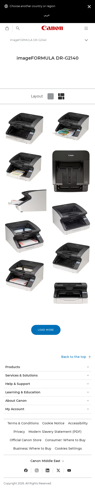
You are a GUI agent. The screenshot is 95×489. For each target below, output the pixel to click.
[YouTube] (69, 470)
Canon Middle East (45, 461)
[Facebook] (26, 470)
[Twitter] (58, 470)
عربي (47, 15)
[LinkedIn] (47, 470)
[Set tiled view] (51, 96)
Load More (46, 329)
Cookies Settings (68, 448)
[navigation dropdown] (86, 28)
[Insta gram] (36, 470)
